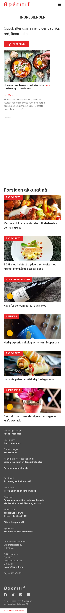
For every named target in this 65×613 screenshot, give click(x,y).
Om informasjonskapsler (16, 468)
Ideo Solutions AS (20, 604)
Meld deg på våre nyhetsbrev (18, 531)
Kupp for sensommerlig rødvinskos (25, 305)
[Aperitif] (16, 4)
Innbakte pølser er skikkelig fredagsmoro (29, 379)
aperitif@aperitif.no (13, 513)
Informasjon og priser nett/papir (20, 491)
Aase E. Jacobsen (12, 434)
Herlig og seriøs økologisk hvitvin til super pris (31, 342)
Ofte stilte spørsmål (14, 522)
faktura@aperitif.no (13, 567)
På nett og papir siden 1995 (17, 481)
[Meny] (59, 4)
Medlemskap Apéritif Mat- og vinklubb (23, 503)
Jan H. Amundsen (12, 443)
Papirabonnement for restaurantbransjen (24, 500)
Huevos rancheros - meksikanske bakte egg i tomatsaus (24, 87)
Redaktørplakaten (33, 462)
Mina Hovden (10, 452)
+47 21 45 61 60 (18, 516)
